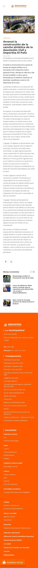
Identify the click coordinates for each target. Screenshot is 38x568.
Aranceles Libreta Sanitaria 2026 (15, 406)
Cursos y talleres (9, 475)
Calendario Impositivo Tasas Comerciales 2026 (18, 374)
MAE (5, 478)
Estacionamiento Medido (13, 540)
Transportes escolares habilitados (16, 420)
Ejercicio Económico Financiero (14, 390)
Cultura (6, 471)
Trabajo (6, 502)
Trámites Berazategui (11, 441)
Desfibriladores (9, 455)
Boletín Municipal (10, 396)
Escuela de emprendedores (13, 509)
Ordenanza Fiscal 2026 (12, 360)
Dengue (6, 458)
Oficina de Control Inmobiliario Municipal (19, 536)
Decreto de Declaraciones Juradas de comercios (17, 413)
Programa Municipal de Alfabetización (17, 528)
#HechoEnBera (9, 555)
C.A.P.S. (6, 449)
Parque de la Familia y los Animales (16, 548)
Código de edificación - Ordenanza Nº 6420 (19, 417)
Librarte (6, 481)
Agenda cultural (9, 517)
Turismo (7, 551)
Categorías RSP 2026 (11, 378)
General (7, 38)
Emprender (8, 520)
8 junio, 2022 (6, 56)
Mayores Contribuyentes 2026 (14, 402)
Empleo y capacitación (11, 505)
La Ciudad (7, 544)
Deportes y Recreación (12, 533)
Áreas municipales (10, 334)
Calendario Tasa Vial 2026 (13, 369)
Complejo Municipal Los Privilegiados (17, 492)
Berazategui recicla (10, 466)
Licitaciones (8, 399)
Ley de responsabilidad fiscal (14, 393)
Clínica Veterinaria (10, 452)
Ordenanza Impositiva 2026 (13, 363)
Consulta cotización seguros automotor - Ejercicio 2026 (18, 385)
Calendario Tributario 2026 (13, 366)
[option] (19, 290)
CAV (5, 437)
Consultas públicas (10, 381)
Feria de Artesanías (10, 484)
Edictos (6, 409)
